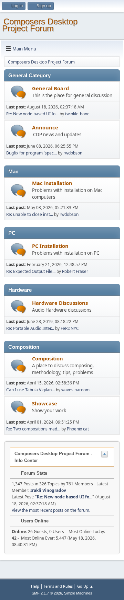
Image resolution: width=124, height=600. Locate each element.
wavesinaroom (75, 390)
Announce (45, 127)
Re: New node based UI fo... (32, 114)
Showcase (44, 403)
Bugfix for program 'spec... (31, 153)
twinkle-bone (77, 114)
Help (35, 586)
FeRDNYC (70, 328)
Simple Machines (78, 593)
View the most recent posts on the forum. (51, 510)
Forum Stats (33, 473)
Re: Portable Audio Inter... (30, 328)
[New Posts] (18, 92)
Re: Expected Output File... (30, 271)
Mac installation (52, 183)
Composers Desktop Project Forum (40, 25)
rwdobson (72, 153)
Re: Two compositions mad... (33, 429)
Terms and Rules (58, 586)
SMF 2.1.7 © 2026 (47, 593)
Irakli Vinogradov (48, 490)
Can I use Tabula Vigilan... (30, 390)
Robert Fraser (75, 271)
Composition (47, 358)
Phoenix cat (78, 429)
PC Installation (50, 245)
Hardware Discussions (60, 302)
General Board (50, 88)
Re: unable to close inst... (29, 214)
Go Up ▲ (85, 586)
